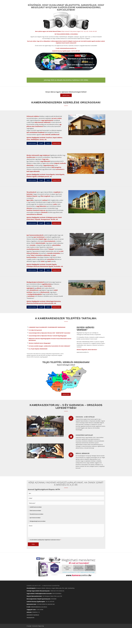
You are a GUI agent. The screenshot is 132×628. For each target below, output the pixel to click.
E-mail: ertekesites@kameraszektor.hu (66, 48)
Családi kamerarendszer (36, 507)
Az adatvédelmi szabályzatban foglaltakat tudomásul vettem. (45, 539)
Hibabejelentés (30, 617)
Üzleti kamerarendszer (35, 510)
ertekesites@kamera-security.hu (39, 607)
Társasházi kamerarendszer (36, 514)
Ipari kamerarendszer (35, 517)
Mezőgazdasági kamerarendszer (38, 521)
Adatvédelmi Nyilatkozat (33, 615)
